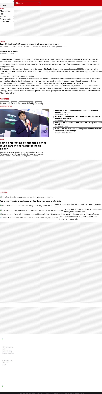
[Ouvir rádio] (17, 3)
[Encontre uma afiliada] (14, 3)
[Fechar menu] (7, 1)
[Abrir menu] (3, 3)
